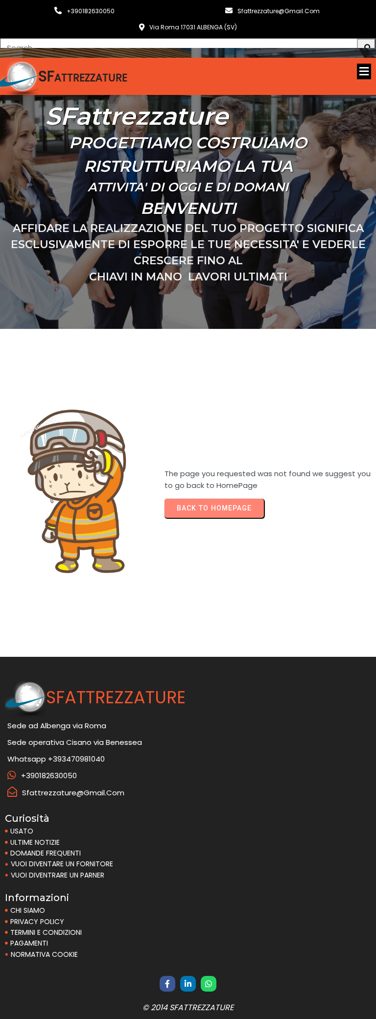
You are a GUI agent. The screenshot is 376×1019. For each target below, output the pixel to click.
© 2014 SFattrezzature (188, 1007)
